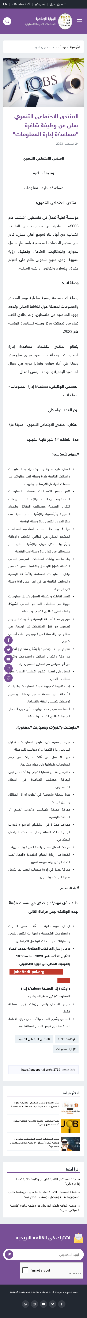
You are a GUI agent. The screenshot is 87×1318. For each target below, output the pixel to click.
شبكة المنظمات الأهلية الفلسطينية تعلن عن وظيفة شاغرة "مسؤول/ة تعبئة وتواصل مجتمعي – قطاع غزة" (33, 1142)
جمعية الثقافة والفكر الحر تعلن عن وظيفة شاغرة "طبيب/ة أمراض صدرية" (45, 1208)
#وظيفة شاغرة (67, 1039)
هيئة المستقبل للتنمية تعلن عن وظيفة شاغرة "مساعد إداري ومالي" (46, 1181)
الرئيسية (75, 47)
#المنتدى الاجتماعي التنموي (34, 1039)
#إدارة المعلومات (66, 1049)
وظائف (61, 47)
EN (5, 4)
